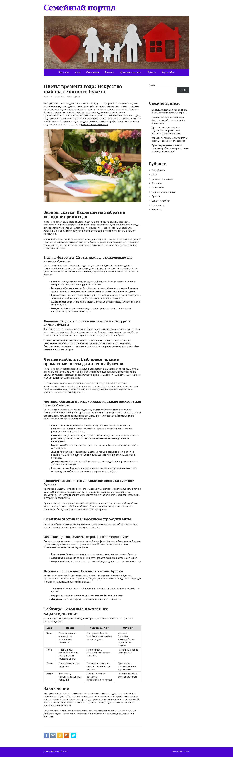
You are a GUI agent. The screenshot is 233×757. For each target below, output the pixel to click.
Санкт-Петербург (161, 200)
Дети (77, 72)
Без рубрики (158, 170)
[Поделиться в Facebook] (46, 735)
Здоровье (64, 72)
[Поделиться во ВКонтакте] (53, 735)
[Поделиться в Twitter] (73, 735)
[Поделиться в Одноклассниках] (60, 735)
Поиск (152, 85)
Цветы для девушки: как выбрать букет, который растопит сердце (169, 111)
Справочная (158, 205)
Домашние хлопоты (130, 72)
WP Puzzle (184, 751)
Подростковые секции (164, 191)
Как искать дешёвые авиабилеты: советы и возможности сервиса (169, 139)
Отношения (92, 72)
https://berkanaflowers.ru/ (94, 124)
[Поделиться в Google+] (66, 735)
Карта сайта (168, 72)
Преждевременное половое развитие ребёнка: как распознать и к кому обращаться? (170, 148)
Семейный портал (80, 7)
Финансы (109, 72)
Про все (151, 72)
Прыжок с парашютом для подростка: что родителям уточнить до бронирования (166, 130)
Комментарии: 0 (73, 96)
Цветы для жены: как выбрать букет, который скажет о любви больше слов (168, 120)
